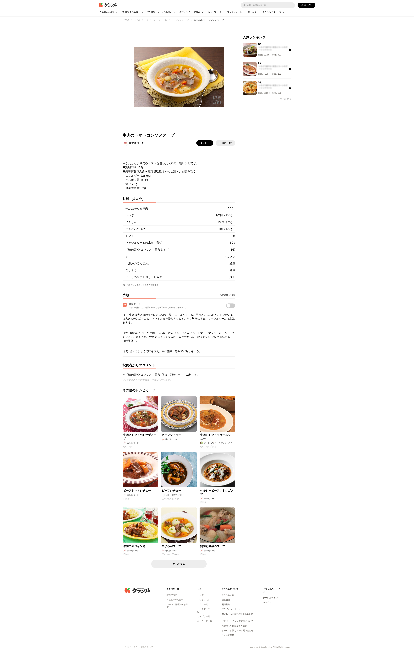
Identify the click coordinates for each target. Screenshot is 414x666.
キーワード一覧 (204, 621)
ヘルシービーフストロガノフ (217, 492)
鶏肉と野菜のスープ (212, 546)
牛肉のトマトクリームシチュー (217, 436)
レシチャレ (268, 602)
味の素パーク (136, 143)
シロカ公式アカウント (175, 495)
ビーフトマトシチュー (137, 490)
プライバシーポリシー (232, 609)
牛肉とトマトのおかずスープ (140, 436)
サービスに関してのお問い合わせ (237, 630)
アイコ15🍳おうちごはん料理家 (218, 443)
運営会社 (226, 599)
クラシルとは (228, 595)
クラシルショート (233, 12)
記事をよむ (199, 12)
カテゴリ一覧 (203, 616)
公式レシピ (184, 12)
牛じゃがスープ (171, 546)
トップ (200, 595)
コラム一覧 (202, 604)
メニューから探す (175, 599)
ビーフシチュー (171, 434)
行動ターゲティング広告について (237, 621)
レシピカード (214, 12)
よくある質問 (228, 635)
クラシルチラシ (270, 597)
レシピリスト (203, 599)
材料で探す (172, 595)
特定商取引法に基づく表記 (234, 625)
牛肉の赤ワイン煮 (134, 546)
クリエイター (252, 12)
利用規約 (226, 604)
